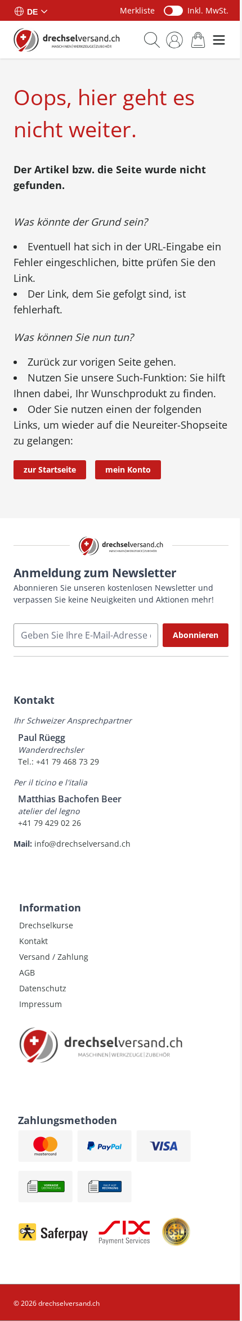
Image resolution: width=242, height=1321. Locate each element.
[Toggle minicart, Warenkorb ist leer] (198, 40)
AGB (27, 972)
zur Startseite (50, 469)
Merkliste (137, 10)
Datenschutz (42, 988)
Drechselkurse (46, 925)
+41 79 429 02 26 (49, 822)
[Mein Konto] (174, 40)
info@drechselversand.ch (82, 843)
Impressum (40, 1004)
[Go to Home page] (67, 39)
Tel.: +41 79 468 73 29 (58, 761)
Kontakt (33, 941)
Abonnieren (195, 635)
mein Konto (128, 469)
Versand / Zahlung (53, 956)
